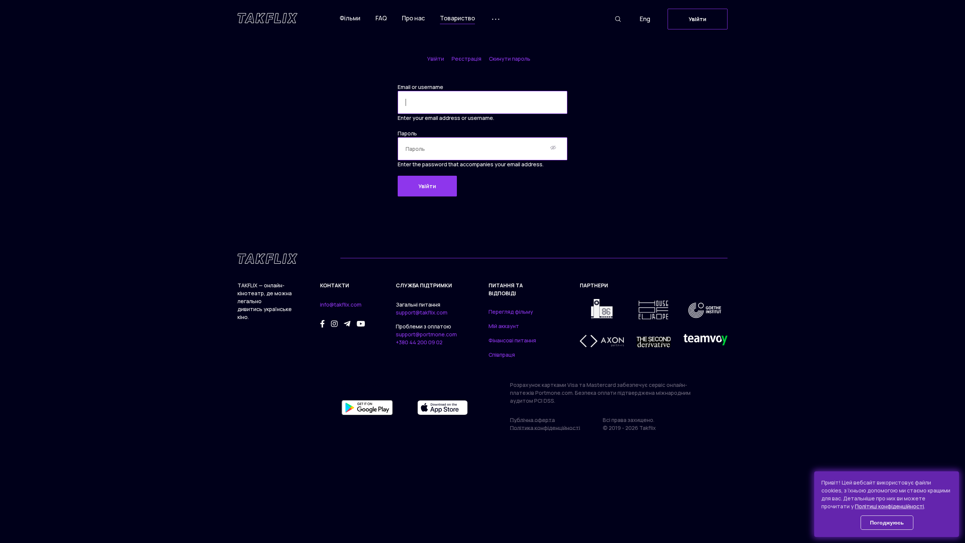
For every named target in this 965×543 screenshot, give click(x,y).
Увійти (697, 19)
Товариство (457, 18)
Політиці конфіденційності (889, 506)
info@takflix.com (340, 304)
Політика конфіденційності (545, 427)
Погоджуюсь (887, 523)
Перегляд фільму (511, 311)
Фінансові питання (512, 340)
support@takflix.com (421, 312)
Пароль (407, 133)
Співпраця (502, 354)
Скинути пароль (509, 58)
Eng (645, 19)
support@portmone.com (426, 334)
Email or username (420, 86)
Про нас (413, 18)
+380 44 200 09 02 (419, 342)
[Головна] (267, 18)
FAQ (381, 18)
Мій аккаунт (504, 326)
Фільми (350, 18)
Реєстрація (466, 58)
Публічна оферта (532, 419)
